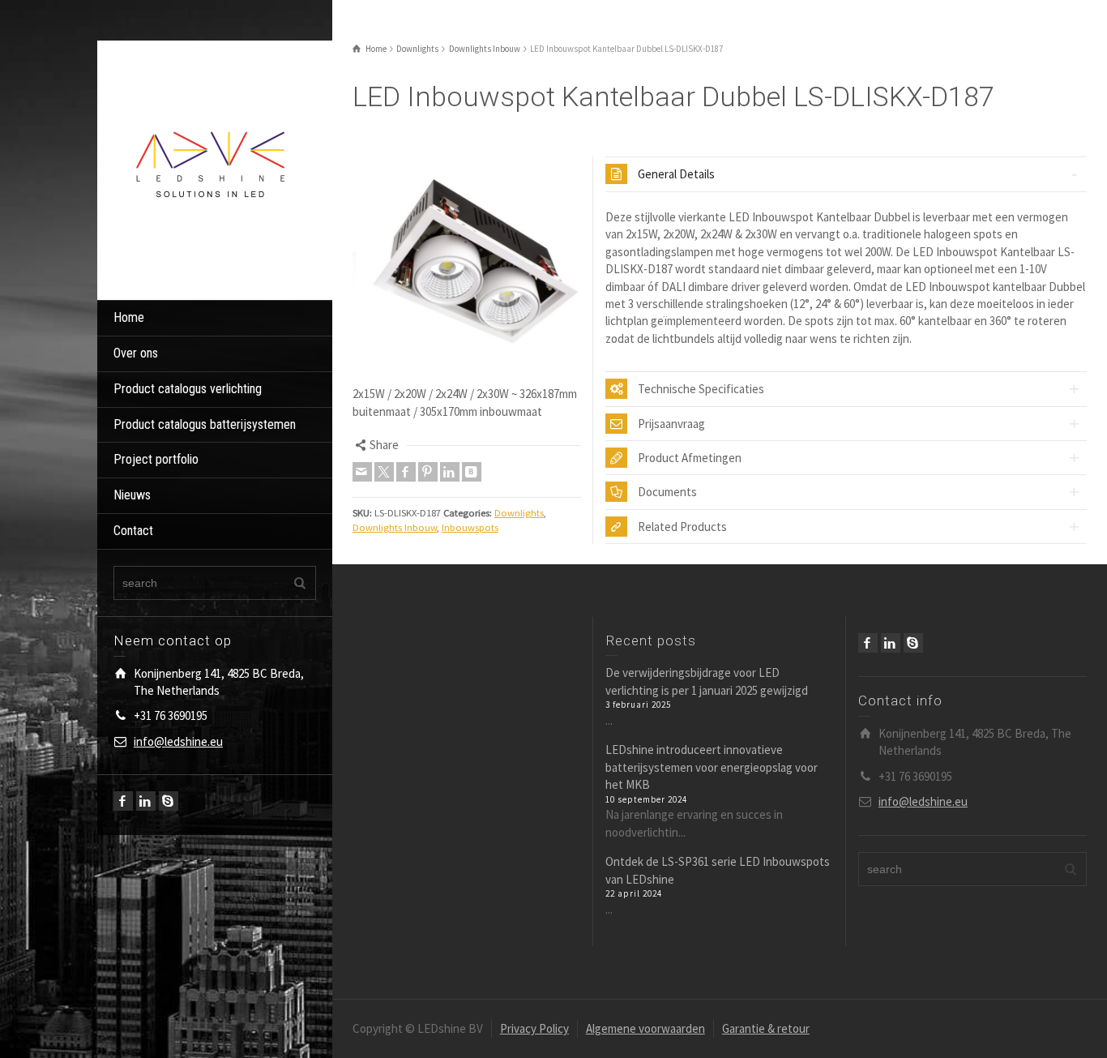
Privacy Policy (534, 1028)
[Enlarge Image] (467, 270)
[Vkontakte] (471, 472)
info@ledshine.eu (178, 741)
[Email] (362, 472)
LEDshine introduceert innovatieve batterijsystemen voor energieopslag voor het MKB (711, 767)
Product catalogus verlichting (187, 388)
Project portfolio (156, 459)
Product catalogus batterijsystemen (204, 424)
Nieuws (132, 495)
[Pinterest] (428, 472)
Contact (133, 530)
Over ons (135, 353)
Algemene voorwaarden (645, 1028)
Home (128, 317)
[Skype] (168, 801)
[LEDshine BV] (210, 169)
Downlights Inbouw (395, 527)
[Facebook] (123, 801)
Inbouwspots (470, 527)
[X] (384, 472)
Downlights (519, 513)
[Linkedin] (146, 801)
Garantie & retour (766, 1028)
